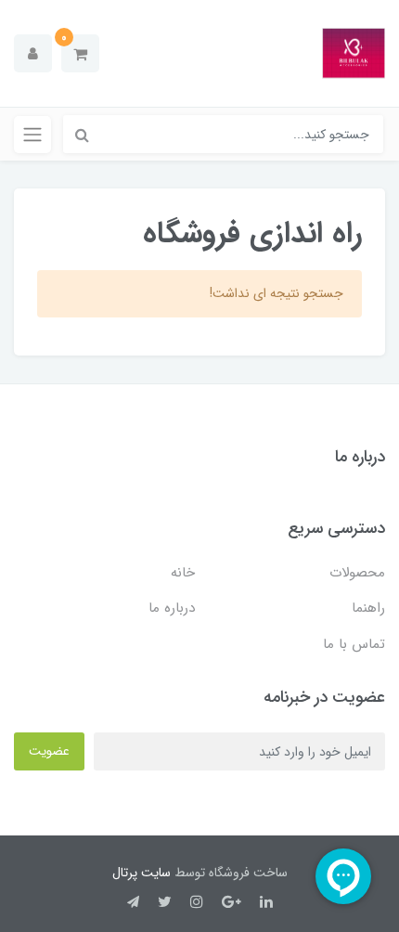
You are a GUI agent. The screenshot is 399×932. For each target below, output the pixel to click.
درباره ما (171, 608)
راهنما (368, 608)
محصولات (357, 573)
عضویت (49, 751)
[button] (80, 53)
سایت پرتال (141, 872)
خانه (183, 573)
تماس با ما (354, 644)
